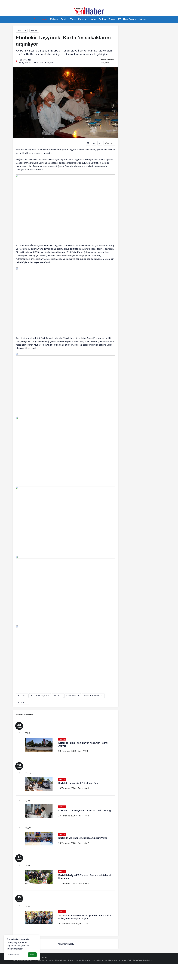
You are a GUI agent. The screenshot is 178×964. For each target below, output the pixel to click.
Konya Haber (61, 960)
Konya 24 (86, 960)
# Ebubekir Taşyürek (40, 696)
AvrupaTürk (126, 960)
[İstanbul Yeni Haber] (89, 10)
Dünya (112, 19)
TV (119, 19)
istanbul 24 (148, 960)
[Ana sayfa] (34, 19)
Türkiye (102, 19)
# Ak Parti (22, 696)
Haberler (40, 960)
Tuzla (73, 19)
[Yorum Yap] (88, 143)
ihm (93, 960)
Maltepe (54, 19)
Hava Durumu (129, 19)
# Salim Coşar (72, 696)
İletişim (142, 19)
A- (100, 143)
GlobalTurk (137, 960)
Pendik (64, 19)
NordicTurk (18, 960)
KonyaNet (50, 960)
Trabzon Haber (74, 960)
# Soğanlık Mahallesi (93, 696)
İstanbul (92, 19)
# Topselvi (22, 702)
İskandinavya (30, 960)
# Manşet (58, 696)
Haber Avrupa (114, 960)
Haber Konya (101, 960)
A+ (94, 143)
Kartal (45, 19)
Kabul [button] (32, 955)
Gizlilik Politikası (13, 955)
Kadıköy (82, 19)
